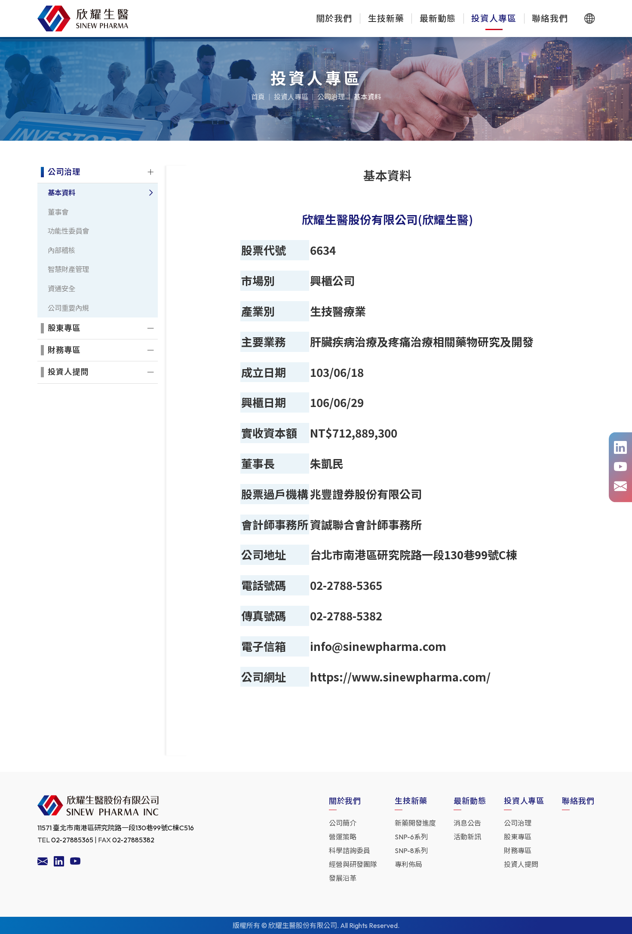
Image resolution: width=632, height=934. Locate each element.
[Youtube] (75, 862)
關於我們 (334, 18)
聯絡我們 (550, 18)
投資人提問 (521, 864)
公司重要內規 (68, 308)
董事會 (58, 212)
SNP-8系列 (411, 850)
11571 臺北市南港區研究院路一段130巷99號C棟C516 (115, 827)
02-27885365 (72, 839)
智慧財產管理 (68, 269)
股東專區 (517, 836)
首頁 (258, 96)
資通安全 (61, 288)
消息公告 (467, 823)
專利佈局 (408, 864)
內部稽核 (61, 250)
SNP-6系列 (411, 836)
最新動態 (438, 18)
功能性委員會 (68, 231)
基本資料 (367, 96)
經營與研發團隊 (353, 864)
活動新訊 (467, 836)
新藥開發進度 (415, 823)
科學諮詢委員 (349, 850)
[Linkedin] (59, 862)
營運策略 (342, 836)
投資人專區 (493, 18)
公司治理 (331, 96)
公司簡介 (342, 823)
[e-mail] (620, 486)
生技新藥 (386, 18)
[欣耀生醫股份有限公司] (83, 18)
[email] (42, 862)
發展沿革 (342, 878)
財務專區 (517, 850)
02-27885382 (133, 839)
